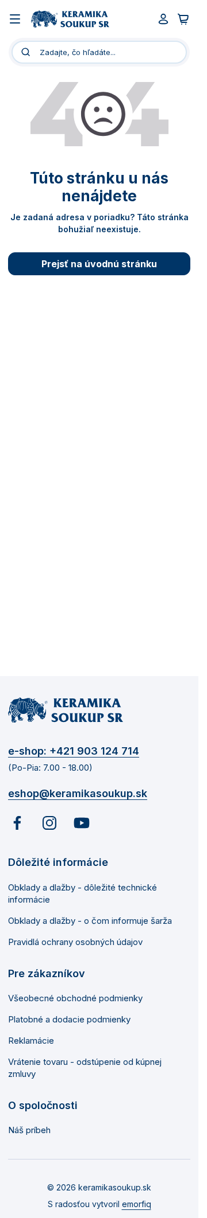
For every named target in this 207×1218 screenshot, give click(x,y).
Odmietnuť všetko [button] (99, 1172)
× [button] (185, 934)
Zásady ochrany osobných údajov (91, 1038)
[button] (99, 1198)
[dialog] (99, 1070)
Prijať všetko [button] (99, 1145)
